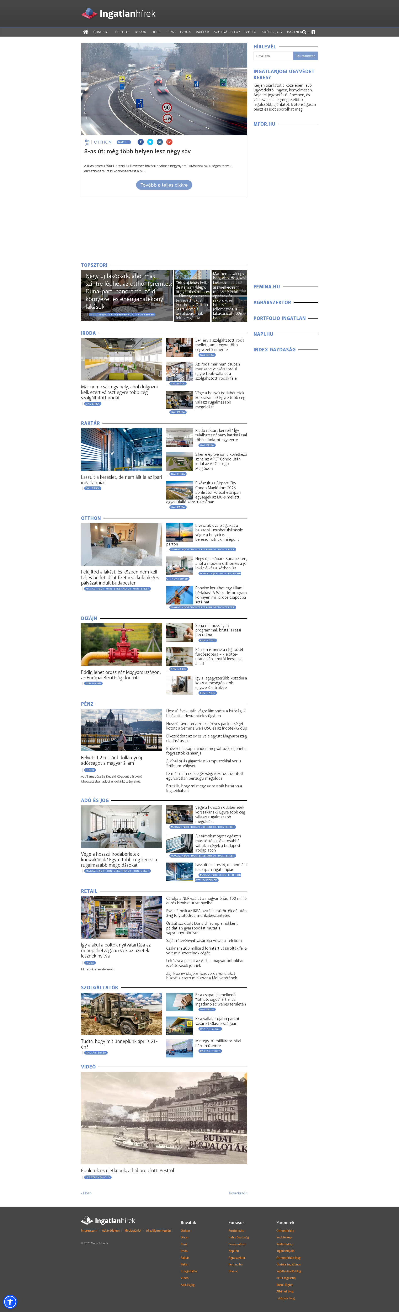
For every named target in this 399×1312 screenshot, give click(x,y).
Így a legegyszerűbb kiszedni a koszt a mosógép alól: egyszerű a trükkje (221, 683)
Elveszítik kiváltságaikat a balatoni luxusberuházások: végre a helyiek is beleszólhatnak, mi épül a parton (204, 534)
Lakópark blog (285, 1298)
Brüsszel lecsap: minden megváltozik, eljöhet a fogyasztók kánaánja (206, 751)
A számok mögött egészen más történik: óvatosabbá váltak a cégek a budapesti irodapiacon (218, 843)
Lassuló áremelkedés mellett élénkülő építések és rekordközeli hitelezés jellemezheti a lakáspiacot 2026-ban (228, 300)
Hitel (156, 32)
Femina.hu (236, 1264)
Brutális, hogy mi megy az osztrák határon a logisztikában (204, 788)
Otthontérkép (285, 1231)
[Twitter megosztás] (150, 142)
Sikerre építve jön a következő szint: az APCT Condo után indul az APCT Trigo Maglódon (221, 461)
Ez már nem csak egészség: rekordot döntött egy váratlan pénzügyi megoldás (205, 776)
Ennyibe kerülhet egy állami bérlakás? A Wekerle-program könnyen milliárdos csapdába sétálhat (221, 594)
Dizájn (141, 32)
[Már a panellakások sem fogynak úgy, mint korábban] (192, 273)
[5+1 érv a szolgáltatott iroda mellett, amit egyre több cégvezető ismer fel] (179, 341)
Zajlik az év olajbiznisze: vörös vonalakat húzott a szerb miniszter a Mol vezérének (201, 976)
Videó (251, 32)
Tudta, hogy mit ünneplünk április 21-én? (119, 1044)
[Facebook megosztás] (141, 142)
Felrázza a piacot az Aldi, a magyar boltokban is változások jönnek (205, 963)
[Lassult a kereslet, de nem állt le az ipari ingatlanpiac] (121, 431)
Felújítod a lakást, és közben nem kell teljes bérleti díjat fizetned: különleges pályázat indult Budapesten (120, 577)
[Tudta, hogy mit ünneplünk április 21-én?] (121, 995)
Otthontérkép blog (288, 1258)
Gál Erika (93, 403)
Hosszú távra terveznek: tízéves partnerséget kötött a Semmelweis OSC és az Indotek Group (206, 726)
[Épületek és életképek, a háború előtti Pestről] (164, 1074)
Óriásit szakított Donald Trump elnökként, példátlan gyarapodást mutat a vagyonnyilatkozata (202, 928)
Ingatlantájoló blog (288, 1271)
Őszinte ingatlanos (288, 1264)
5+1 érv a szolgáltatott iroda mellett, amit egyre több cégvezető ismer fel (219, 345)
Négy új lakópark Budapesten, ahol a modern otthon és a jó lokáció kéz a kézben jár (221, 563)
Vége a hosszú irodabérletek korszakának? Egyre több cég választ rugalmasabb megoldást (220, 399)
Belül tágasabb (286, 1278)
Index (90, 770)
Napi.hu (123, 142)
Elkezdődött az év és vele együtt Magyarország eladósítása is (206, 738)
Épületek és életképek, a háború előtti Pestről (127, 1170)
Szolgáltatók (227, 32)
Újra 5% (100, 32)
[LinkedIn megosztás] (160, 142)
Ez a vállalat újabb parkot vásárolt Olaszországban (217, 1021)
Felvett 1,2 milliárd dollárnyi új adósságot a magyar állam (111, 760)
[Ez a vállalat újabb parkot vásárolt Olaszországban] (179, 1019)
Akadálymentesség (158, 1230)
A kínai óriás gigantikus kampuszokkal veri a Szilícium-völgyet (203, 763)
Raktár (202, 32)
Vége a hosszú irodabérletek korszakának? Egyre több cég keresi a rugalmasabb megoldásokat (119, 859)
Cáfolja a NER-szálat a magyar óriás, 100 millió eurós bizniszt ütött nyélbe (206, 901)
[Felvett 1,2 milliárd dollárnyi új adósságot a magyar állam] (121, 711)
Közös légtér (284, 1285)
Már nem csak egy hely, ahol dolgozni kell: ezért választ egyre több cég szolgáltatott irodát (119, 392)
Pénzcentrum (237, 1244)
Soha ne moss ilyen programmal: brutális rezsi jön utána (218, 630)
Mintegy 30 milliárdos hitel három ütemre (218, 1043)
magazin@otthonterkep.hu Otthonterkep (122, 314)
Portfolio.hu (236, 1231)
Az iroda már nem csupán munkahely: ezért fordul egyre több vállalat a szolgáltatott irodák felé (217, 371)
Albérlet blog (285, 1291)
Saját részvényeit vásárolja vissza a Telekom (204, 940)
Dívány (233, 1271)
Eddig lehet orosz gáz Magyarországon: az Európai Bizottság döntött (121, 675)
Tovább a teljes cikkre (164, 185)
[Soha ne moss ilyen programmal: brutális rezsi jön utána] (179, 626)
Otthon (122, 32)
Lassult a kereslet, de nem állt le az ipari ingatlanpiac (121, 479)
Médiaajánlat (132, 1230)
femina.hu (93, 683)
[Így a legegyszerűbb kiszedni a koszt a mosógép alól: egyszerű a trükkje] (179, 679)
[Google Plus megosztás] (169, 142)
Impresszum (89, 1230)
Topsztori (94, 265)
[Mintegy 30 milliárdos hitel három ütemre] (179, 1041)
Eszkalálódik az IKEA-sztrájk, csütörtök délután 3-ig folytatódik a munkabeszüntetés (206, 913)
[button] (10, 1302)
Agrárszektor (237, 1258)
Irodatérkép (284, 1237)
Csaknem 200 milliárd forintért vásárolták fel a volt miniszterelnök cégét (206, 950)
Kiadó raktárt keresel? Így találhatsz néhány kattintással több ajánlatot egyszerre (221, 435)
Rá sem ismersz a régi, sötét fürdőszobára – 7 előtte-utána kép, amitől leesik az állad (219, 656)
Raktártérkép (96, 1052)
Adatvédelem (111, 1230)
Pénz (170, 32)
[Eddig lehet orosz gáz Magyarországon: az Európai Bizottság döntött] (121, 626)
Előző (86, 1193)
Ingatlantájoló (98, 1177)
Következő (238, 1193)
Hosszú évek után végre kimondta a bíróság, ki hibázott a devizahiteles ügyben (206, 713)
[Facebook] (313, 32)
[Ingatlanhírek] (118, 7)
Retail (184, 1264)
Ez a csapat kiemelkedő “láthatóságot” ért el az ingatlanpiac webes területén (220, 999)
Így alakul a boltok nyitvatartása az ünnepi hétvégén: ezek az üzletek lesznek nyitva (116, 950)
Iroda (185, 32)
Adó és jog (272, 32)
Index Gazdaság (239, 1237)
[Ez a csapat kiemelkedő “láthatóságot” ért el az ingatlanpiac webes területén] (179, 995)
